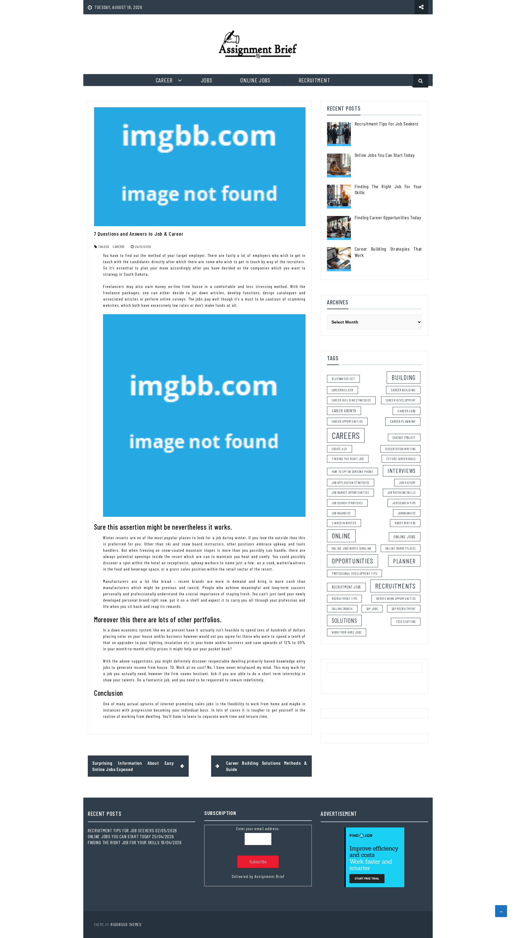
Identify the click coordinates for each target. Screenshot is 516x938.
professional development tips (354, 573)
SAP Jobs (372, 609)
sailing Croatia (342, 609)
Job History (407, 483)
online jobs (405, 536)
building (403, 377)
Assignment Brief (269, 876)
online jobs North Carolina (351, 548)
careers (119, 246)
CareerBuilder (342, 390)
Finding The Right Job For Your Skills (124, 842)
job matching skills (402, 492)
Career (164, 80)
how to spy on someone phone (352, 471)
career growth (344, 410)
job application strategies (350, 483)
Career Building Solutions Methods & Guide (267, 766)
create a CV (339, 449)
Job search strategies (347, 503)
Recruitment (314, 80)
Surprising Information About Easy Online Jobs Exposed (133, 766)
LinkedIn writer (344, 523)
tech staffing (406, 621)
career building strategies (351, 400)
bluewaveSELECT (343, 379)
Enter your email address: (258, 828)
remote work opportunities (396, 598)
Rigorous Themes (126, 924)
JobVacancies (407, 513)
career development (401, 400)
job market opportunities (350, 492)
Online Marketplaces (401, 548)
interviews (402, 470)
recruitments (395, 585)
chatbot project (404, 437)
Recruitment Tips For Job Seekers (387, 123)
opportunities (352, 560)
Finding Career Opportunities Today (388, 217)
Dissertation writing (400, 449)
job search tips (404, 503)
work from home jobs (346, 632)
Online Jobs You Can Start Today (385, 155)
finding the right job (348, 459)
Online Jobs (255, 80)
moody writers (405, 523)
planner (404, 561)
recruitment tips (344, 598)
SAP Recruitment (404, 609)
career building (403, 390)
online (341, 535)
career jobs (406, 411)
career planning (403, 421)
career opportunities (347, 421)
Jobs (206, 80)
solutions (344, 620)
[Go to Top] (501, 911)
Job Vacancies (341, 513)
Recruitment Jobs (346, 587)
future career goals (401, 459)
